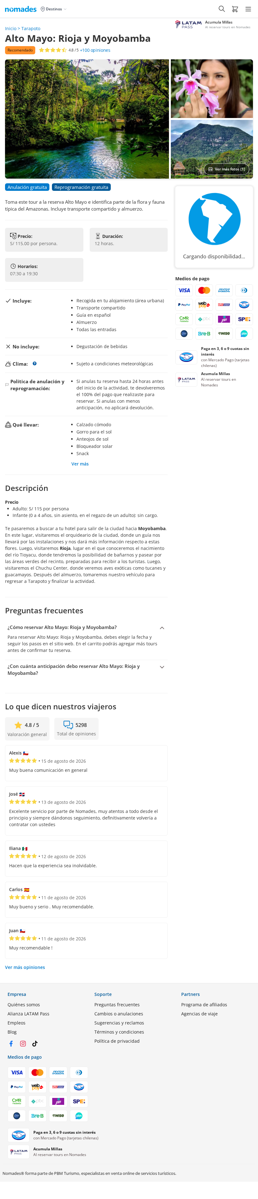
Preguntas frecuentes (117, 1005)
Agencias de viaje (199, 1014)
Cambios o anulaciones (118, 1014)
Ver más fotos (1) (230, 169)
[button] (235, 9)
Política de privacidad (117, 1041)
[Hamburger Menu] (248, 9)
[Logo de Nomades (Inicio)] (22, 9)
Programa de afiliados (204, 1005)
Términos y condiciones (119, 1032)
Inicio (10, 28)
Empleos (16, 1023)
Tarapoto (30, 28)
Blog (12, 1032)
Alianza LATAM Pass (28, 1014)
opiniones (95, 50)
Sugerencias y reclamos (119, 1023)
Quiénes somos (24, 1005)
